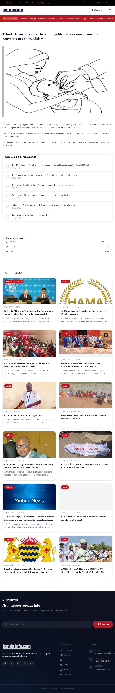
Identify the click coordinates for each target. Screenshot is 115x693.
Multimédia (69, 670)
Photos (110, 3)
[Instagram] (18, 663)
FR (91, 2)
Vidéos (101, 3)
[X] (11, 663)
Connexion (98, 10)
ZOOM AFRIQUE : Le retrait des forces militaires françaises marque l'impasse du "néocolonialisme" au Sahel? (29, 520)
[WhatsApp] (25, 663)
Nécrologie (68, 674)
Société (67, 660)
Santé (6, 29)
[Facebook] (5, 663)
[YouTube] (31, 663)
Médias (67, 655)
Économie (68, 650)
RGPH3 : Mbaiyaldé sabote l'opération (23, 415)
